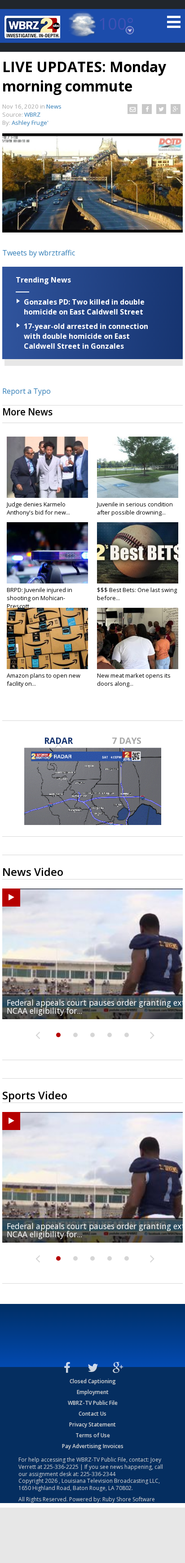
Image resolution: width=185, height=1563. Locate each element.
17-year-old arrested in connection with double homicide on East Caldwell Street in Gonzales (86, 336)
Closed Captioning (93, 1381)
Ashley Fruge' (30, 122)
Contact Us (92, 1413)
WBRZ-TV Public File (93, 1403)
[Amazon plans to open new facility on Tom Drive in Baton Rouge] (47, 638)
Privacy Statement (92, 1424)
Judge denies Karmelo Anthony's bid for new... (38, 508)
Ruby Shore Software (128, 1499)
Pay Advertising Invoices (92, 1446)
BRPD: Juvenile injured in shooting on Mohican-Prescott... (39, 598)
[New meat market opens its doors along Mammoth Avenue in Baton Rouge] (137, 638)
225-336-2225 (61, 1467)
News (54, 106)
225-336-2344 (97, 1474)
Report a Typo (26, 391)
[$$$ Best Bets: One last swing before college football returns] (137, 552)
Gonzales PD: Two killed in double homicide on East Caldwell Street (84, 307)
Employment (93, 1392)
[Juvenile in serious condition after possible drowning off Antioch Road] (137, 467)
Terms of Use (92, 1435)
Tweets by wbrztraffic (38, 253)
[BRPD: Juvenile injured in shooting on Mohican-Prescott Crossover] (47, 552)
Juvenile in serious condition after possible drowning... (135, 508)
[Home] (33, 27)
